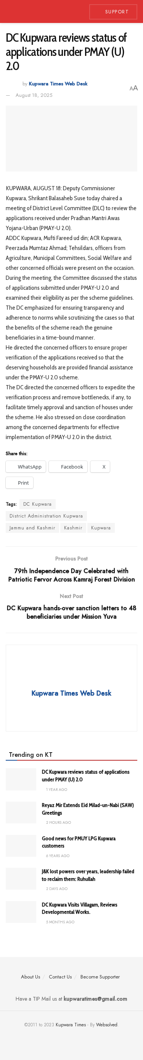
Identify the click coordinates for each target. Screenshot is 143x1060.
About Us (30, 976)
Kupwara (101, 527)
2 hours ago (58, 822)
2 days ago (56, 889)
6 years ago (57, 856)
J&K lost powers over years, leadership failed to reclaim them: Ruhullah (88, 875)
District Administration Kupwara (46, 516)
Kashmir (73, 527)
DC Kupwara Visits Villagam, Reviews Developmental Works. (79, 908)
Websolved (106, 1024)
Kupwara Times (71, 1024)
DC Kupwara (37, 504)
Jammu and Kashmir (32, 527)
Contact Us (60, 976)
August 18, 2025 (34, 95)
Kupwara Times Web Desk (58, 84)
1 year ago (56, 789)
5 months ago (59, 922)
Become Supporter (100, 976)
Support (116, 11)
